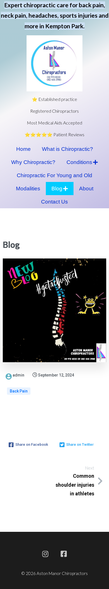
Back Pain (19, 391)
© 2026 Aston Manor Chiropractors (54, 573)
